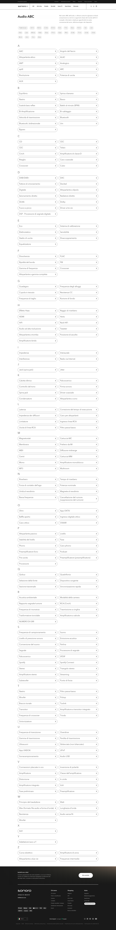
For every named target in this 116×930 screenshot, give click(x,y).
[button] (91, 6)
